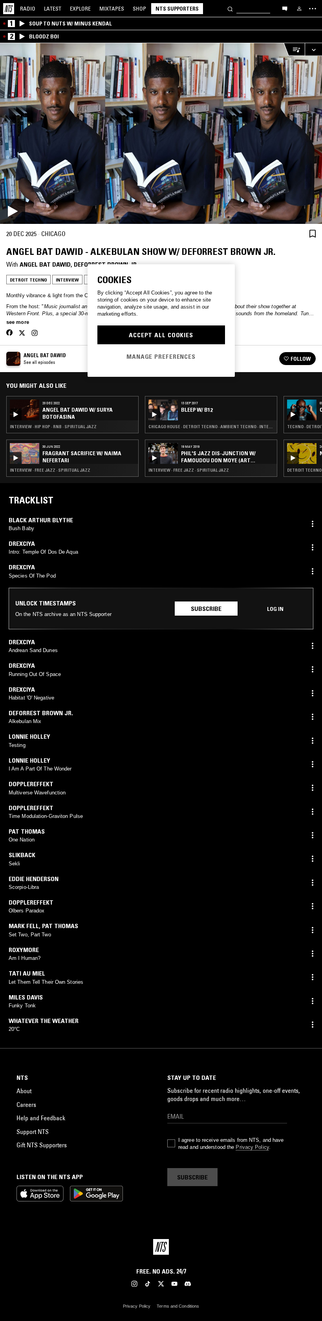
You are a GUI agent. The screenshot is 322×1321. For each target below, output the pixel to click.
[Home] (8, 8)
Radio (27, 8)
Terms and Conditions (178, 1306)
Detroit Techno (28, 280)
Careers (26, 1104)
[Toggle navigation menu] (312, 8)
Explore (80, 8)
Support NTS (32, 1132)
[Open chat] (284, 8)
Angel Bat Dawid (45, 264)
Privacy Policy (252, 1147)
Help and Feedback (40, 1118)
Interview (67, 280)
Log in (275, 608)
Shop (139, 8)
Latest (52, 8)
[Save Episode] (312, 233)
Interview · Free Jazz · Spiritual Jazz (50, 470)
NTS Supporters (177, 8)
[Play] (161, 133)
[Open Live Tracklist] (294, 49)
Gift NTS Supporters (41, 1145)
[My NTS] (299, 8)
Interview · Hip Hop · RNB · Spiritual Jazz (53, 426)
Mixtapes (111, 8)
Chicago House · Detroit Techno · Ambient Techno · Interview (211, 426)
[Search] (230, 8)
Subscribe (206, 608)
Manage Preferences (161, 356)
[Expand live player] (313, 49)
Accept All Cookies (161, 335)
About (23, 1091)
